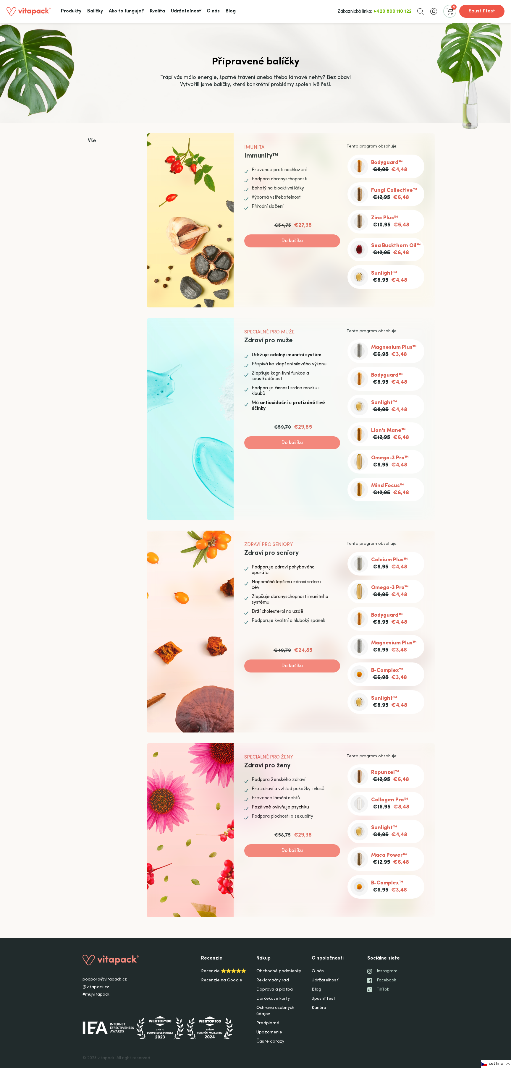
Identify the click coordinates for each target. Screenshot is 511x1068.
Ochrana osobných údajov (275, 1011)
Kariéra (319, 1008)
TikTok (383, 990)
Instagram (387, 971)
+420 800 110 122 (392, 11)
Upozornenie (269, 1032)
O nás (318, 971)
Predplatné (267, 1023)
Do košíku (292, 241)
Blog (316, 990)
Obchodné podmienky (278, 971)
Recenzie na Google (221, 980)
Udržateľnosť (325, 980)
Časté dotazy (270, 1042)
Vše (92, 141)
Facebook (387, 980)
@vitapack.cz (96, 987)
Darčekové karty (273, 999)
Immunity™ (261, 156)
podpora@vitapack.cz (105, 980)
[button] (420, 11)
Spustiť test (482, 11)
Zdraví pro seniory (271, 553)
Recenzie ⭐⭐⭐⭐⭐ (223, 971)
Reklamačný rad (272, 980)
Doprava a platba (274, 990)
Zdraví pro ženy (267, 766)
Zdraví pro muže (268, 341)
